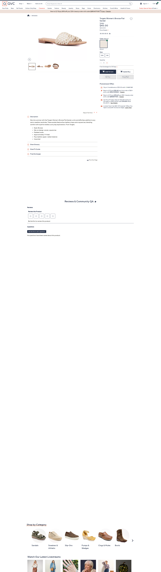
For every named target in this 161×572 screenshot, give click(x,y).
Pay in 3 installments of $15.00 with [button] (114, 87)
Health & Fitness (125, 8)
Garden (49, 8)
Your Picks (5, 8)
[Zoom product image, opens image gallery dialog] (29, 59)
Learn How (128, 107)
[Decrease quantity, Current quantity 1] (101, 63)
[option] (80, 11)
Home (89, 8)
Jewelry (70, 8)
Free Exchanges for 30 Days (108, 66)
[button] (141, 4)
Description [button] (34, 117)
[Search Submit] (130, 3)
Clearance (42, 8)
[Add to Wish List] (131, 19)
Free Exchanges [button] (35, 154)
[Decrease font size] (96, 112)
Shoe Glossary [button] (35, 144)
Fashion (57, 8)
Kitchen (105, 8)
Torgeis (102, 23)
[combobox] (87, 3)
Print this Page (93, 160)
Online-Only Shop (30, 8)
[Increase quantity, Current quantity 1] (107, 63)
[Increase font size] (94, 112)
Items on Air (38, 3)
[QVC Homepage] (28, 16)
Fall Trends (19, 8)
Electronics (97, 8)
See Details (114, 103)
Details (122, 92)
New (12, 8)
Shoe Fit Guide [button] (35, 149)
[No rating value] (104, 33)
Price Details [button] (103, 30)
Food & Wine (114, 8)
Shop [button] (20, 3)
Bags (83, 8)
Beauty (64, 8)
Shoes (77, 8)
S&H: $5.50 (103, 28)
